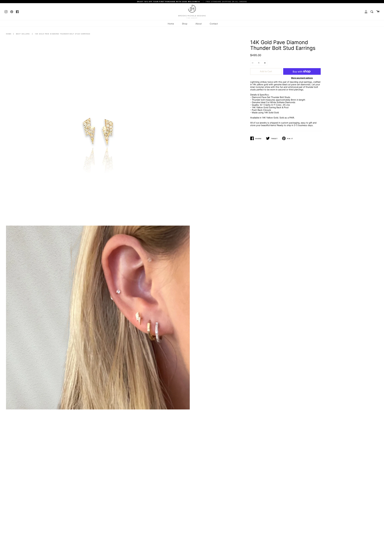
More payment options (302, 78)
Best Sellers (23, 34)
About (198, 23)
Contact (214, 23)
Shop (184, 23)
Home (171, 23)
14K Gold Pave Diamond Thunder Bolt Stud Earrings (62, 34)
